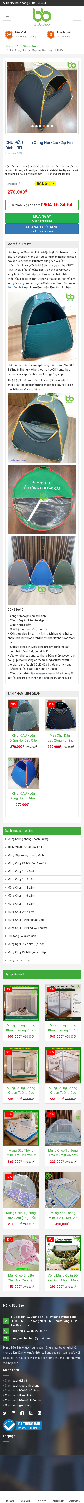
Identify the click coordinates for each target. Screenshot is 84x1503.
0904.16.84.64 (56, 205)
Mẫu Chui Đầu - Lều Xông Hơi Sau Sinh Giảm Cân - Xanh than (61, 738)
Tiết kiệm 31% (45, 183)
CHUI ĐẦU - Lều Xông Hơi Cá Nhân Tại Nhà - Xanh (23, 796)
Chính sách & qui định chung (22, 1385)
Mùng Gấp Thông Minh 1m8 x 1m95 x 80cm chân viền (21, 1153)
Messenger (58, 1501)
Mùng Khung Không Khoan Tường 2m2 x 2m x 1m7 (21, 1028)
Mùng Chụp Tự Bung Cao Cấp (26, 919)
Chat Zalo (25, 1501)
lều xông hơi (15, 287)
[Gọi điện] (42, 1493)
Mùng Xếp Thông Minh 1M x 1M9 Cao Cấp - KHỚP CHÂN (63, 1215)
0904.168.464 (37, 3)
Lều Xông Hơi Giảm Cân (22, 936)
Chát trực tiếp (75, 1501)
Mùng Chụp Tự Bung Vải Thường (28, 927)
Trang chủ (12, 46)
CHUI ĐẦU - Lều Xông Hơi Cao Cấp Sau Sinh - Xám (23, 738)
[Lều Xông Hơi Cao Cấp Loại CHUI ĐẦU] (42, 97)
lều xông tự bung (41, 673)
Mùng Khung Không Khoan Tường (28, 839)
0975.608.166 (40, 1331)
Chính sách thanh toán (19, 1395)
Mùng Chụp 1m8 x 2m (21, 903)
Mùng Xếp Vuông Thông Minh (26, 855)
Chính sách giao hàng (18, 1405)
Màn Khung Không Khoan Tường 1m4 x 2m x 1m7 (63, 1028)
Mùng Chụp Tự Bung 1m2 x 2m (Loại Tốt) (21, 1215)
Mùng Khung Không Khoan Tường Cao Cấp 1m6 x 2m (63, 1090)
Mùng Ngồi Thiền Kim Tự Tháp (26, 944)
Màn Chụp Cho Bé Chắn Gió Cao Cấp (21, 1277)
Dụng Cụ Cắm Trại (19, 960)
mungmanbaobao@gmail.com (31, 1338)
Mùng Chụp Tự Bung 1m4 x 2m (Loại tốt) (63, 1152)
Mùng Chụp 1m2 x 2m (21, 879)
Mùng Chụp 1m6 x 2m (21, 895)
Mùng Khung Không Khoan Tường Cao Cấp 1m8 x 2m (21, 1090)
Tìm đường (9, 1501)
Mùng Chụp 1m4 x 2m (21, 887)
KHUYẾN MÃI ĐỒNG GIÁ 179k (25, 847)
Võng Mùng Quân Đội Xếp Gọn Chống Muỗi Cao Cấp (63, 1278)
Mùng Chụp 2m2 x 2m (21, 911)
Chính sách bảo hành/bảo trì (22, 1390)
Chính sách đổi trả (16, 1380)
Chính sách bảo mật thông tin (23, 1400)
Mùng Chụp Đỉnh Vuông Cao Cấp (27, 863)
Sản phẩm (29, 46)
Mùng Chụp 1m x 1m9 (21, 871)
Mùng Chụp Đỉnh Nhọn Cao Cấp (27, 952)
